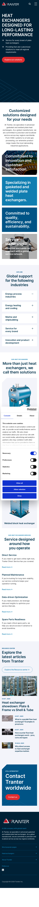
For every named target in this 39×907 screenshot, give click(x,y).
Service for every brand (11, 330)
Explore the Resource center (16, 670)
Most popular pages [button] (9, 847)
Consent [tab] (7, 416)
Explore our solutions (13, 60)
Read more (6, 567)
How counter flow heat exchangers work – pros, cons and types (25, 735)
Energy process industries (13, 295)
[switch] (33, 460)
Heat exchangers (8, 853)
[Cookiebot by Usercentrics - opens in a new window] (28, 409)
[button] (29, 3)
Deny (19, 496)
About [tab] (32, 416)
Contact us (12, 797)
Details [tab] (19, 416)
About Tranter (7, 860)
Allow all (19, 483)
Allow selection (19, 489)
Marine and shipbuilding (11, 318)
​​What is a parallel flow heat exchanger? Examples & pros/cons (26, 721)
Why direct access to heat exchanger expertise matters (22, 748)
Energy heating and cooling (13, 307)
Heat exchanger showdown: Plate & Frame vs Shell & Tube (17, 706)
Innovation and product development (17, 341)
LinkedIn (6, 869)
